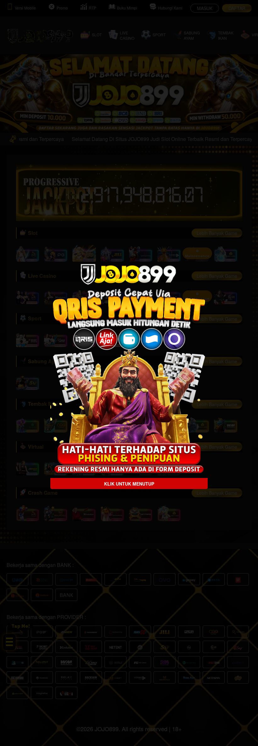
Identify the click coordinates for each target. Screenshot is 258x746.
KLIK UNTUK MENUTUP (129, 484)
